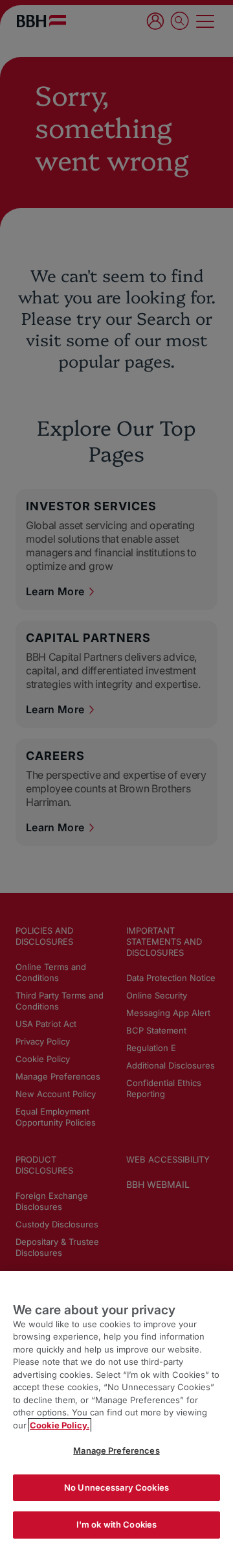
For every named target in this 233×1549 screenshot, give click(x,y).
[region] (116, 1410)
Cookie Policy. (59, 1425)
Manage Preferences (116, 1450)
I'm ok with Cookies (116, 1524)
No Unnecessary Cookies (116, 1487)
